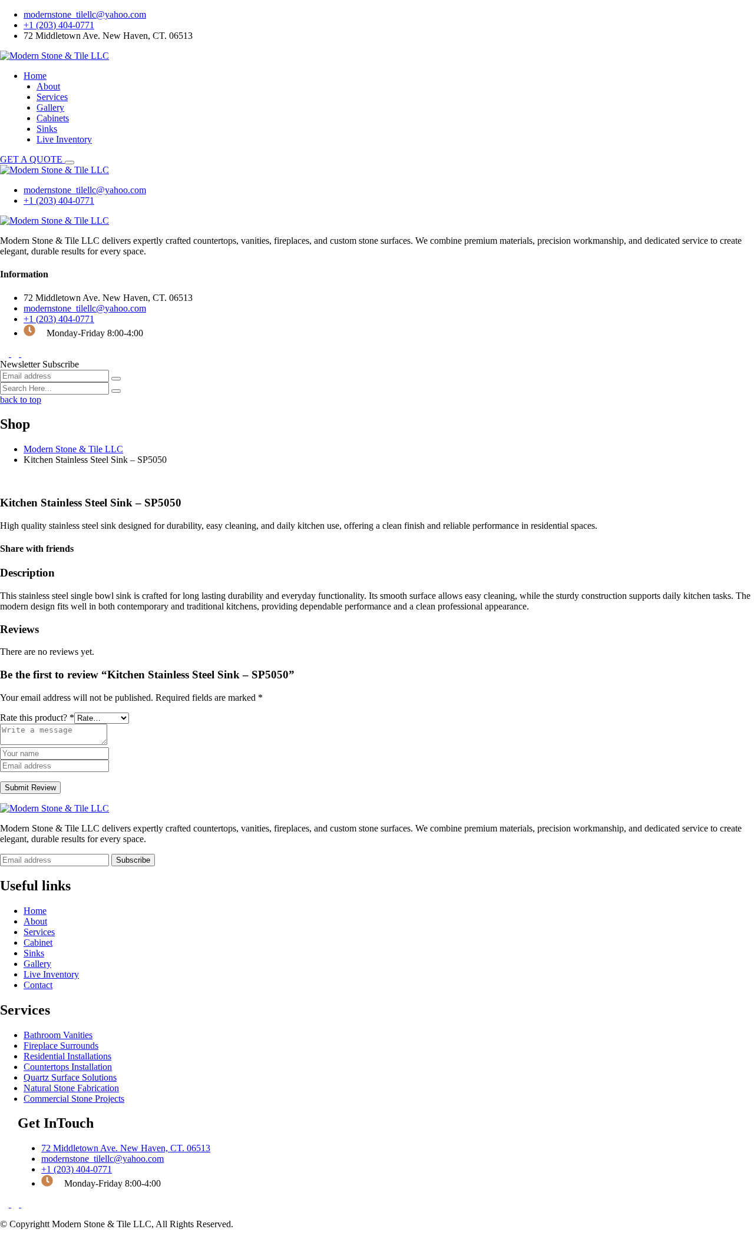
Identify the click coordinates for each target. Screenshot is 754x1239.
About (48, 86)
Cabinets (53, 118)
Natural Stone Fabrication (71, 1088)
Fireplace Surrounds (61, 1046)
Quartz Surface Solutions (70, 1077)
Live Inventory (64, 139)
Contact (38, 985)
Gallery (50, 107)
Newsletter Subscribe (39, 364)
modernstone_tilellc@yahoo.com (85, 14)
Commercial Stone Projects (74, 1099)
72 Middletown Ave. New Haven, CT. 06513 (125, 1148)
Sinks (47, 129)
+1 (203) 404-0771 (59, 25)
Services (52, 97)
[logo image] (54, 170)
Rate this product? (37, 718)
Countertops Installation (68, 1067)
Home (35, 76)
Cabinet (38, 942)
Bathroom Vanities (58, 1035)
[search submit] (116, 391)
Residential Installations (67, 1056)
